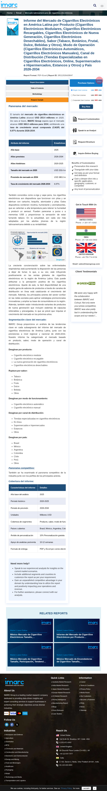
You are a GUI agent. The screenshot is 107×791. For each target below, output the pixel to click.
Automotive (10, 742)
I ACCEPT (86, 788)
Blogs (54, 707)
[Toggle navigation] (102, 6)
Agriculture (9, 738)
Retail (8, 773)
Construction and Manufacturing (17, 752)
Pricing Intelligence (59, 700)
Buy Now (86, 107)
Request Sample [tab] (37, 100)
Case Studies (57, 714)
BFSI (7, 745)
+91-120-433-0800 (65, 765)
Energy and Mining (12, 759)
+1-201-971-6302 (65, 742)
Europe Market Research (61, 693)
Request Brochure (86, 142)
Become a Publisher (88, 700)
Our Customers (86, 696)
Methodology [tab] (37, 94)
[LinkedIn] (7, 725)
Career (83, 682)
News (83, 707)
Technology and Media (14, 777)
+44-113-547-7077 (66, 754)
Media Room (85, 693)
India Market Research (60, 685)
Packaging (9, 770)
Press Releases (58, 710)
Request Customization (89, 119)
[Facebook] (12, 725)
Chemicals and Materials (14, 749)
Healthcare (9, 766)
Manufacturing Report (60, 703)
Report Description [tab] (37, 82)
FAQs (82, 703)
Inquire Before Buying (88, 153)
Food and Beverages (13, 763)
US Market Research (59, 696)
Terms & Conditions (87, 685)
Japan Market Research (60, 689)
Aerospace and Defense (14, 735)
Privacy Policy (66, 788)
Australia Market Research (61, 682)
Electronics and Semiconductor (17, 756)
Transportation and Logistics (16, 781)
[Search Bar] (94, 5)
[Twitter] (17, 725)
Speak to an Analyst (87, 130)
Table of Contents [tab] (37, 88)
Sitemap (83, 710)
